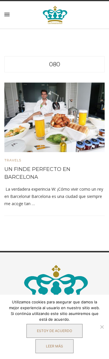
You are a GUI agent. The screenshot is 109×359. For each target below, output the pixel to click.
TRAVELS (12, 160)
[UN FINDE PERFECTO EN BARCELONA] (54, 117)
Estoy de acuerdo (54, 331)
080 (54, 64)
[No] (102, 327)
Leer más (54, 346)
